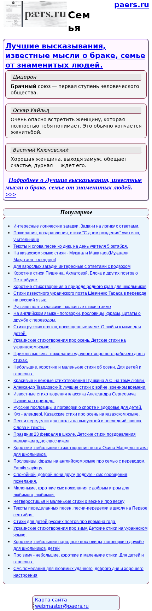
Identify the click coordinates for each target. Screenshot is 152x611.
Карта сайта (51, 600)
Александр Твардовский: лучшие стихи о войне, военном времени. (79, 387)
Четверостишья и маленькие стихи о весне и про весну (68, 501)
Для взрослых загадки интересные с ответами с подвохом (71, 266)
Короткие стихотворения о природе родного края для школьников (79, 286)
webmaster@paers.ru (62, 606)
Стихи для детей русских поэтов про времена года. (64, 521)
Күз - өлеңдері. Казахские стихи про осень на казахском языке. (76, 414)
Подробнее (73, 183)
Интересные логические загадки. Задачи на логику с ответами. (76, 226)
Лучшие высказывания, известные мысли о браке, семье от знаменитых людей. (75, 56)
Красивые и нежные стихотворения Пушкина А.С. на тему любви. (79, 380)
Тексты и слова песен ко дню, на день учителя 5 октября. (70, 246)
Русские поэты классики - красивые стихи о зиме (62, 306)
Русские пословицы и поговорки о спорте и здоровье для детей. (77, 407)
